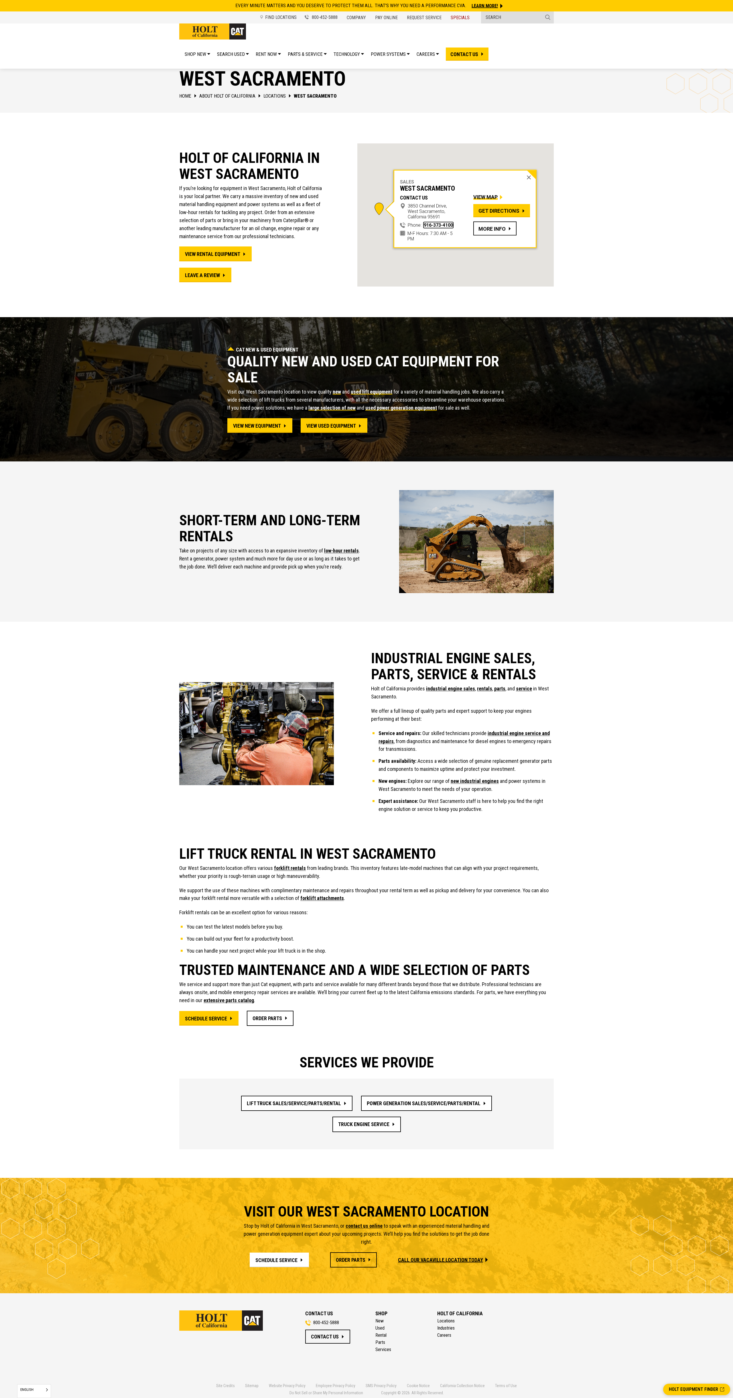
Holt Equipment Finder (693, 1389)
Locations (274, 96)
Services (383, 1349)
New (379, 1321)
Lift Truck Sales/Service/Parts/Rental (294, 1103)
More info (492, 229)
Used (380, 1328)
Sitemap (252, 1385)
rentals (484, 689)
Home (185, 96)
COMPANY (356, 17)
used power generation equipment (401, 408)
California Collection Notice (462, 1385)
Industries (446, 1328)
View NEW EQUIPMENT (257, 426)
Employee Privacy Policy (335, 1385)
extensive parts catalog (229, 1000)
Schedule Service (206, 1019)
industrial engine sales (450, 689)
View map (485, 197)
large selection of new (332, 408)
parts (499, 689)
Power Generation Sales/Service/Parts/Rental (423, 1103)
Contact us (464, 54)
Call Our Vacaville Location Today (440, 1260)
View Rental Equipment (212, 254)
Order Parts (267, 1018)
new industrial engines (475, 781)
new (337, 392)
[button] (379, 209)
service (524, 689)
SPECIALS (460, 17)
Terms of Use (506, 1385)
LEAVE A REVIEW (202, 275)
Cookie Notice (418, 1385)
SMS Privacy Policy (381, 1385)
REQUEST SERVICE (424, 17)
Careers (444, 1335)
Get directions (498, 211)
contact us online (364, 1226)
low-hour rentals (341, 551)
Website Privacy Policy (287, 1385)
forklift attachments (322, 898)
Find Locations (281, 17)
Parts (380, 1342)
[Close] (529, 177)
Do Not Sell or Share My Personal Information (326, 1393)
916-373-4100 (438, 225)
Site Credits (225, 1385)
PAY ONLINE (386, 17)
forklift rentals (290, 868)
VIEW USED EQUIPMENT (331, 426)
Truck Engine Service (363, 1124)
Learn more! (485, 6)
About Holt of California (227, 96)
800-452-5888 (324, 17)
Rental (381, 1335)
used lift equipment (371, 392)
